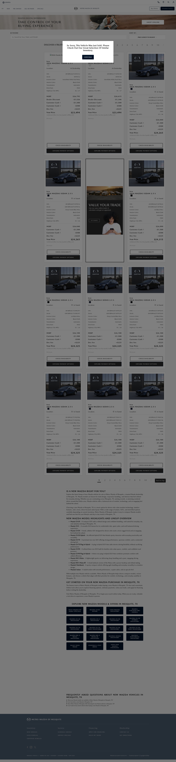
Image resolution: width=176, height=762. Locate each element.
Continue (88, 57)
